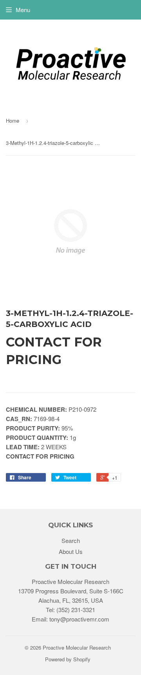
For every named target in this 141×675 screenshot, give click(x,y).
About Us (71, 551)
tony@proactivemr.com (79, 619)
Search (70, 540)
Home (12, 120)
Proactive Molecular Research (77, 647)
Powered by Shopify (67, 659)
